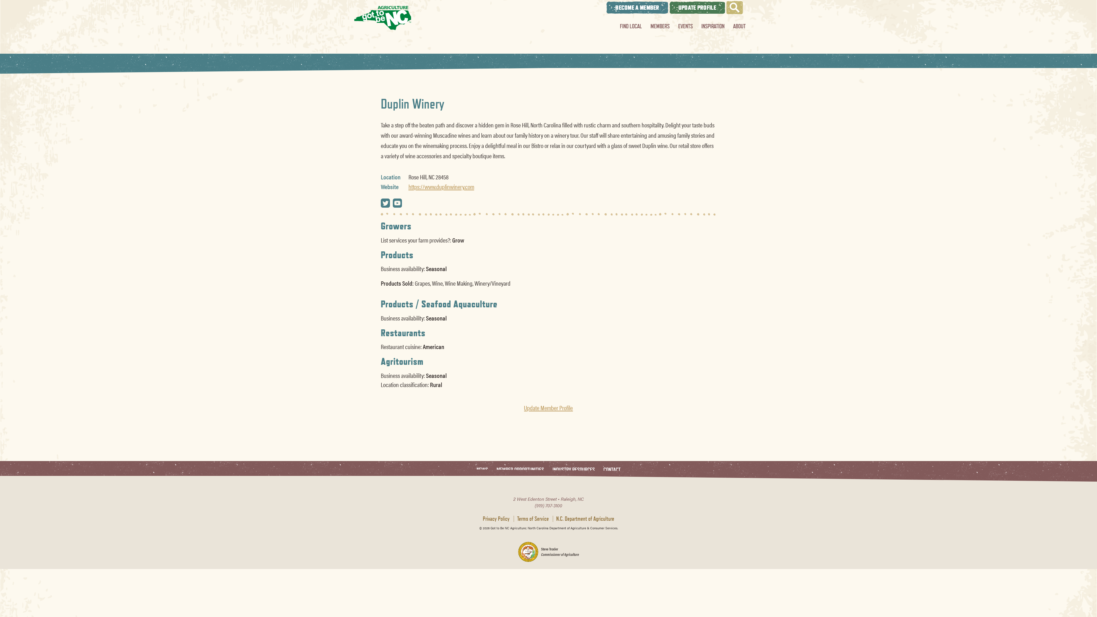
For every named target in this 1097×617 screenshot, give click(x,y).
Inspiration (712, 26)
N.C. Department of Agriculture (585, 518)
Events (685, 26)
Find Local (631, 26)
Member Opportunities (520, 470)
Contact (611, 470)
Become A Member (637, 7)
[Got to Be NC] (383, 18)
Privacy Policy (496, 518)
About (739, 26)
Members (660, 26)
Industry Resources (573, 470)
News (482, 470)
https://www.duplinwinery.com (441, 186)
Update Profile (697, 7)
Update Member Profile (548, 407)
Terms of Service (533, 518)
